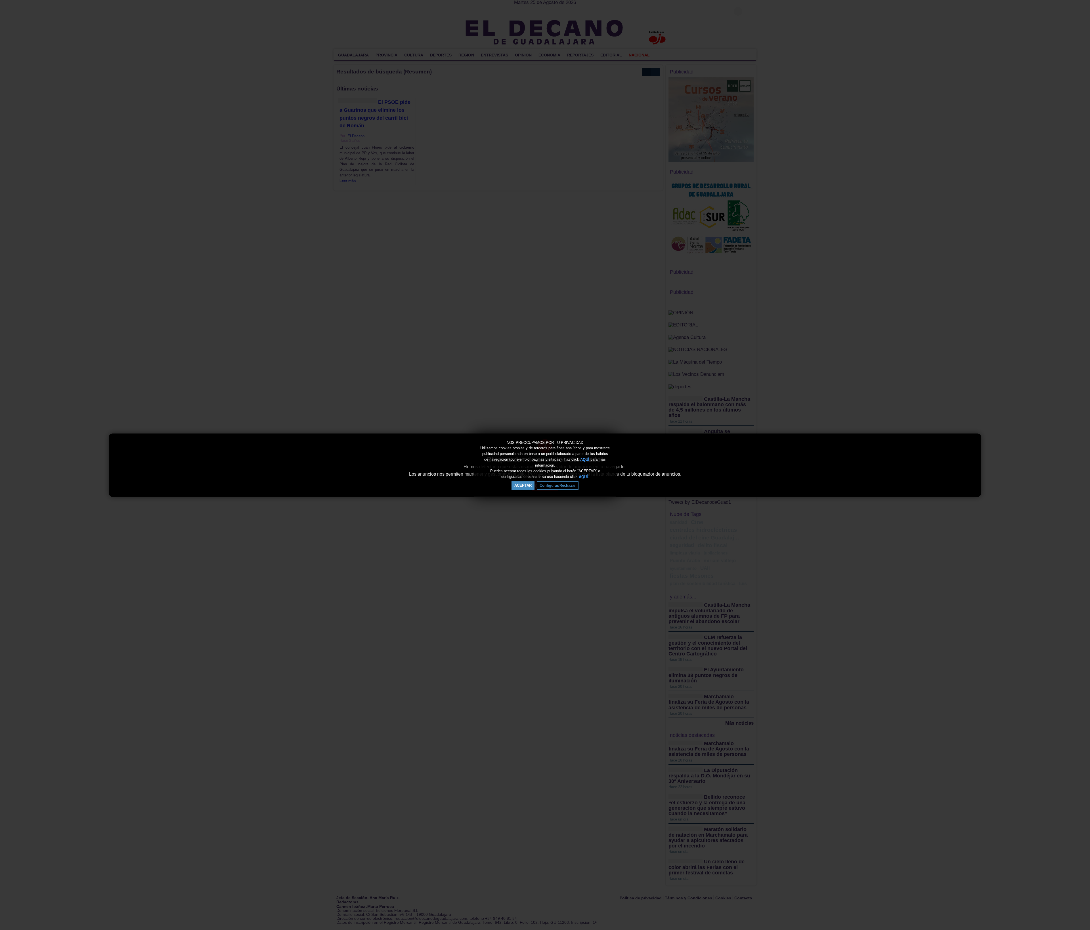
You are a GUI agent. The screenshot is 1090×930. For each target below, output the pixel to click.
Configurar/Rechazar (558, 485)
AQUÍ (584, 459)
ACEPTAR (523, 485)
